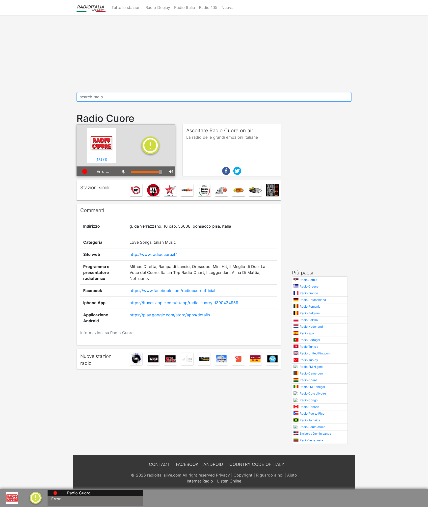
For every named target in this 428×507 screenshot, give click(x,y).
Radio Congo (309, 400)
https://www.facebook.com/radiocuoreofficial (172, 290)
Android (213, 464)
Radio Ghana (309, 380)
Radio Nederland (311, 326)
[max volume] (170, 171)
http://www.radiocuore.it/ (153, 254)
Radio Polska (309, 320)
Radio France (309, 293)
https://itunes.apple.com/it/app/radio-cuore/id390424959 (184, 302)
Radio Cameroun (311, 373)
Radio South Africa (312, 427)
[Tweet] (237, 170)
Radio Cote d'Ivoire (313, 393)
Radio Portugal (310, 340)
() (98, 159)
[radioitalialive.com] (91, 7)
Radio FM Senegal (312, 387)
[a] (36, 497)
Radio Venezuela (311, 440)
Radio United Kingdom (315, 353)
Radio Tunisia (309, 346)
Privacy (223, 475)
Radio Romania (310, 306)
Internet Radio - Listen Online (214, 481)
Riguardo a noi (269, 475)
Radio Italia (184, 7)
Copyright (243, 475)
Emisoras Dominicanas (315, 433)
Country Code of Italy (256, 464)
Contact (159, 464)
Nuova (227, 7)
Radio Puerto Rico (312, 413)
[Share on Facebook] (226, 170)
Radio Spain (308, 333)
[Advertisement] (214, 53)
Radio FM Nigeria (311, 367)
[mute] (122, 171)
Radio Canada (309, 407)
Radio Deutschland (313, 300)
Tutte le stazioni (126, 7)
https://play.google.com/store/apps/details (170, 314)
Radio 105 (208, 7)
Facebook (187, 464)
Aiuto (292, 475)
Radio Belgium (310, 313)
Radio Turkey (309, 360)
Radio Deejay (157, 7)
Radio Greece (309, 286)
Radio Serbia (308, 280)
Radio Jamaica (310, 420)
